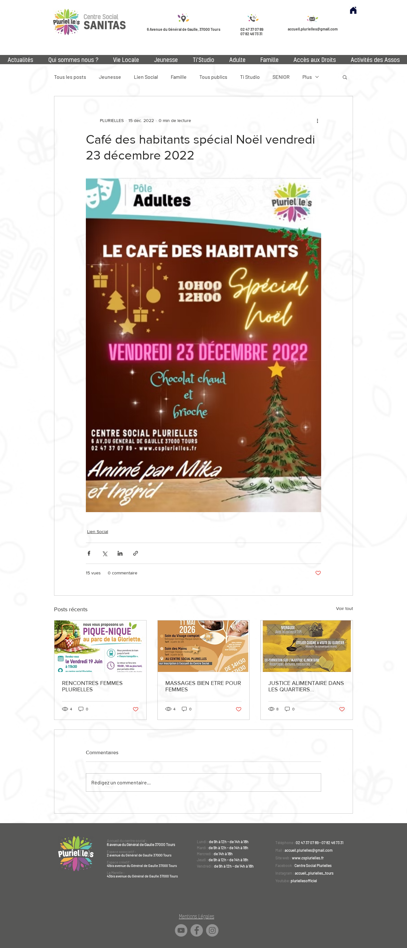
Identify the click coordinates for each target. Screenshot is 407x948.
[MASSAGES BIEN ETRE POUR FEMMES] (204, 646)
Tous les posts (70, 77)
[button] (345, 76)
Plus (307, 77)
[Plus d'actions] (317, 120)
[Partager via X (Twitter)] (104, 553)
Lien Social (146, 77)
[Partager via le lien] (136, 553)
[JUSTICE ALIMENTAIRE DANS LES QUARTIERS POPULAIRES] (307, 646)
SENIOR (281, 77)
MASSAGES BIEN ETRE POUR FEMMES (203, 686)
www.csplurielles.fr (308, 858)
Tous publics (213, 77)
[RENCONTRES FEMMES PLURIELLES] (100, 646)
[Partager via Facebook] (89, 553)
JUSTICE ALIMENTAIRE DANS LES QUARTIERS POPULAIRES (306, 686)
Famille (179, 77)
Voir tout (344, 608)
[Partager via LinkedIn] (120, 553)
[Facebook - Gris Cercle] (196, 930)
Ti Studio (250, 77)
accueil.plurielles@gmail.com (313, 29)
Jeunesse (110, 77)
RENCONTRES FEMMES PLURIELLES (92, 686)
